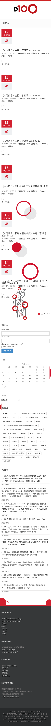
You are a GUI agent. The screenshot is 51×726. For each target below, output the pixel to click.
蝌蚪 (36, 449)
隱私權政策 (5, 676)
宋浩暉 (29, 437)
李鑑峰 (32, 441)
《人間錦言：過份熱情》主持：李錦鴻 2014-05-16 (25, 187)
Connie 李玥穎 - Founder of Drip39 (33, 413)
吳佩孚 (39, 433)
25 (9, 381)
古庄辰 (23, 433)
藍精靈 (28, 449)
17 (3, 378)
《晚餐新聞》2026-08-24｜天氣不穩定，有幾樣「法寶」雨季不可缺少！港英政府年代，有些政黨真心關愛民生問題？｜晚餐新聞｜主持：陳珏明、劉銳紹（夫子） (24, 541)
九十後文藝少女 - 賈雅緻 (12, 429)
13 (23, 376)
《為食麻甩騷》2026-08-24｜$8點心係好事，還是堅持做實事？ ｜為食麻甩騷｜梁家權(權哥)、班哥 (23, 586)
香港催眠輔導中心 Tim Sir (12, 457)
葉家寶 (5, 449)
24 (3, 381)
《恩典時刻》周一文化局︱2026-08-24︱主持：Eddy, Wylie (24, 519)
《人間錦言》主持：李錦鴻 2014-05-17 (20, 141)
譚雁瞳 (5, 453)
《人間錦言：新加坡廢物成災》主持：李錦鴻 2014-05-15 (23, 234)
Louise (44, 417)
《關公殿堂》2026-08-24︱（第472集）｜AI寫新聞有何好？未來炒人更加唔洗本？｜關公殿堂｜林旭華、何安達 (24, 576)
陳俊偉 (37, 453)
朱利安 (14, 441)
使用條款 (4, 673)
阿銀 (29, 453)
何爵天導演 (38, 429)
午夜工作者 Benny (9, 433)
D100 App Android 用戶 (9, 652)
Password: (5, 337)
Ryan (38, 421)
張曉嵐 (5, 441)
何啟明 (27, 429)
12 (16, 376)
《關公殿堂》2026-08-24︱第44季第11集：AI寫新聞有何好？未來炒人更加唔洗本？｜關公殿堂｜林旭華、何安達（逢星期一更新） (24, 564)
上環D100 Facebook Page (10, 621)
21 (30, 378)
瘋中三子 (24, 445)
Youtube (4, 624)
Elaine (5, 417)
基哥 (5, 437)
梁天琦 (41, 441)
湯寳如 (14, 445)
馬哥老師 (6, 461)
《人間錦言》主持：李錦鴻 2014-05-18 (20, 95)
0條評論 (10, 101)
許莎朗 (45, 449)
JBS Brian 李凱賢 (31, 417)
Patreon (4, 629)
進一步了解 (5, 64)
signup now (5, 344)
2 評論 (10, 56)
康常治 (39, 437)
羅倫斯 (34, 445)
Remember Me (8, 347)
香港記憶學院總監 (32, 457)
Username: (5, 329)
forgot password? (17, 344)
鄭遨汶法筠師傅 (18, 453)
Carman (6, 413)
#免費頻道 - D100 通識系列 (27, 53)
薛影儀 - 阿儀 (17, 449)
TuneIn (3, 631)
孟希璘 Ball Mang (17, 437)
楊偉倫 (5, 445)
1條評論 (10, 241)
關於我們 (4, 668)
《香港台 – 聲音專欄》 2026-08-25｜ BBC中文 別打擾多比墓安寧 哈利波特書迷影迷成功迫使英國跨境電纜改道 (24, 553)
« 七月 (4, 387)
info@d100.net (11, 666)
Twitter (3, 634)
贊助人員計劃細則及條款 (10, 696)
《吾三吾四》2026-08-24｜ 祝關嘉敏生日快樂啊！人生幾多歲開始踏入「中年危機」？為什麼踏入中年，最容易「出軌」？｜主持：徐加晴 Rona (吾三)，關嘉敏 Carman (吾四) (24, 529)
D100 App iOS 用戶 (8, 650)
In (20, 417)
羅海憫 (43, 445)
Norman (29, 421)
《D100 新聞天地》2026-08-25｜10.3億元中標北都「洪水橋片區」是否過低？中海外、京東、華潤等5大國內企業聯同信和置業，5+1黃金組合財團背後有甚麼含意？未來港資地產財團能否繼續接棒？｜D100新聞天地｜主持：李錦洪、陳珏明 (24, 492)
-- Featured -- (42, 53)
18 (9, 378)
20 (23, 378)
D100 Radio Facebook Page (11, 619)
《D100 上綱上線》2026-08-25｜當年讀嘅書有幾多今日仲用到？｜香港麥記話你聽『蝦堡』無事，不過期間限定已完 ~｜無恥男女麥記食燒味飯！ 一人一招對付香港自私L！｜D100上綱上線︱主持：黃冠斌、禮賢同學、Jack (24, 507)
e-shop (3, 626)
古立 (31, 433)
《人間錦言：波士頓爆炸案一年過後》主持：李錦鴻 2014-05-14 (24, 282)
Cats (14, 413)
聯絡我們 (4, 671)
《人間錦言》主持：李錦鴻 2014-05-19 (20, 50)
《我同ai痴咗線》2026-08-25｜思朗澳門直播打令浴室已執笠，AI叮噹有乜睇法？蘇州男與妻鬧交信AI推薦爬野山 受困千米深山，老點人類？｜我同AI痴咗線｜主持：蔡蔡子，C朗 (24, 478)
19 (16, 378)
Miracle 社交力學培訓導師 (12, 421)
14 (30, 376)
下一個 (46, 313)
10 (3, 376)
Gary (13, 417)
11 (9, 376)
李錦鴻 (23, 441)
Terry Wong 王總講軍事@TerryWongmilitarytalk (20, 425)
